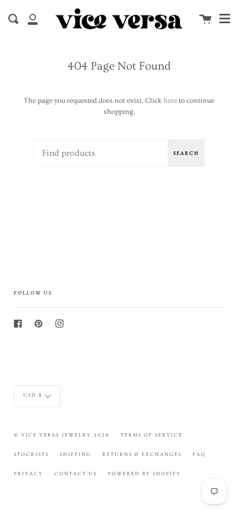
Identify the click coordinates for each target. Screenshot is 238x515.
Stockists (31, 454)
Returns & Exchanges (142, 454)
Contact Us (75, 473)
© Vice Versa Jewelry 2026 (62, 435)
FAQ (199, 454)
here (170, 100)
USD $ (32, 395)
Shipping (75, 454)
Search (186, 153)
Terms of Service (152, 435)
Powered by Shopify (144, 473)
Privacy (28, 473)
